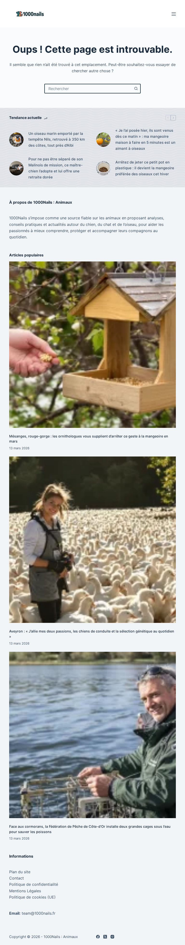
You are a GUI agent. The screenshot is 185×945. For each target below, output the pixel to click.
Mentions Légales (25, 890)
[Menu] (174, 14)
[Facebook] (98, 936)
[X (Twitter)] (105, 936)
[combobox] (88, 88)
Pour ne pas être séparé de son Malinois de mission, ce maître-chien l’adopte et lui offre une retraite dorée (55, 168)
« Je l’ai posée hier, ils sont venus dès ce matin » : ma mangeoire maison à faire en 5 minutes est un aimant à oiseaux (145, 139)
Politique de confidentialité (33, 884)
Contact (16, 878)
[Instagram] (112, 936)
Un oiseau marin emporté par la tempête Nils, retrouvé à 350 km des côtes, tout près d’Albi (56, 139)
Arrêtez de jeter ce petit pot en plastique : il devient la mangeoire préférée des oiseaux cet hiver (144, 168)
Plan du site (19, 871)
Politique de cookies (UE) (32, 897)
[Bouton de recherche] (136, 88)
